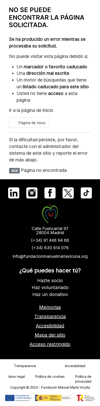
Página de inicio (31, 122)
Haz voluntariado (50, 287)
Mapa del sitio (50, 335)
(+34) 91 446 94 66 (50, 240)
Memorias (50, 307)
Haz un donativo (50, 294)
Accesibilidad (50, 325)
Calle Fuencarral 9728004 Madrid (50, 230)
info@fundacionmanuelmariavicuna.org (50, 256)
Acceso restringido (50, 344)
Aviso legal (16, 376)
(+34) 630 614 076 (50, 247)
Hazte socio (50, 280)
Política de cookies (50, 376)
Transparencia (50, 316)
